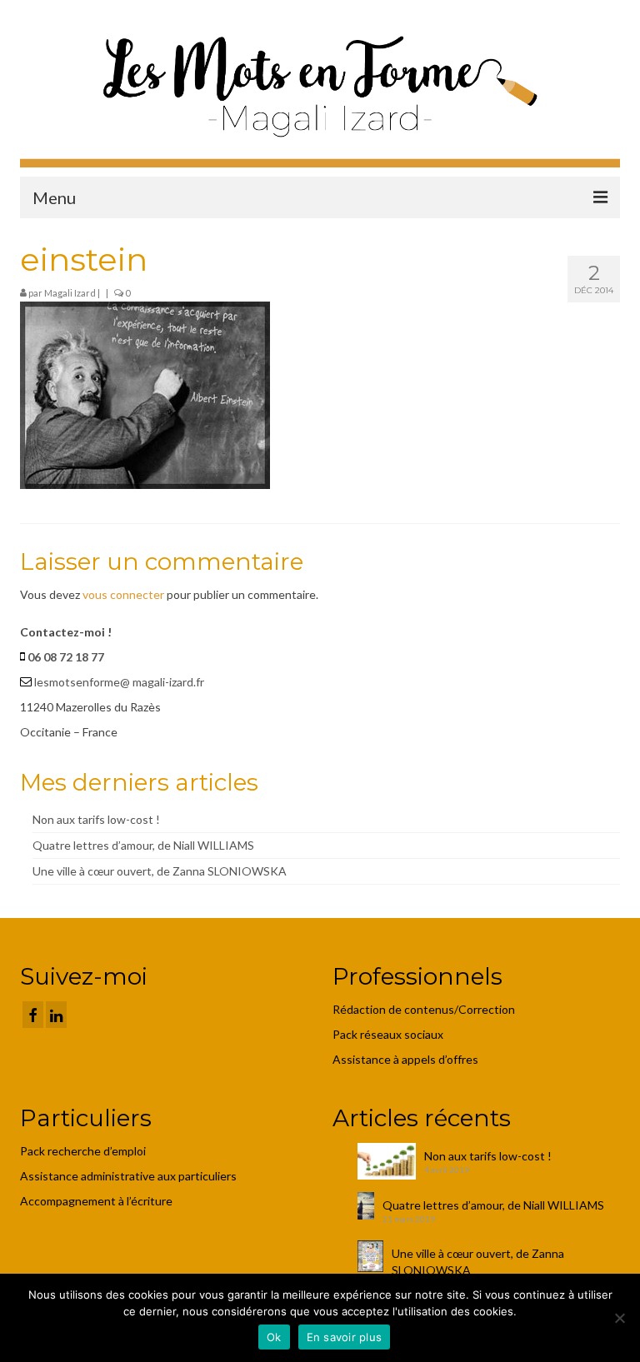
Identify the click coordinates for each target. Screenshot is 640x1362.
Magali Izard (70, 292)
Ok (274, 1337)
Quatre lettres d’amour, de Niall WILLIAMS (143, 845)
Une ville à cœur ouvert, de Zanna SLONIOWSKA (159, 871)
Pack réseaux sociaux (387, 1034)
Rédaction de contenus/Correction (423, 1009)
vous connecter (123, 594)
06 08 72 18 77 (66, 657)
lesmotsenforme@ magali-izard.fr (119, 682)
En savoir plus (344, 1337)
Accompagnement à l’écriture (96, 1201)
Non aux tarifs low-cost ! (96, 819)
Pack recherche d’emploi (84, 1151)
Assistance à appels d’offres (406, 1059)
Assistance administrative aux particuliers (128, 1176)
